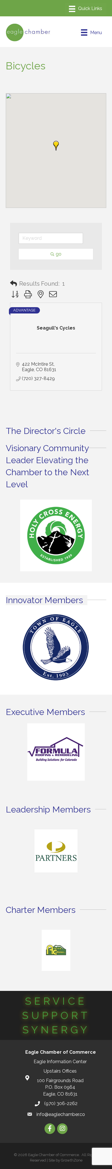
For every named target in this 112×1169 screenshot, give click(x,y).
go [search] (58, 254)
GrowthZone (71, 1160)
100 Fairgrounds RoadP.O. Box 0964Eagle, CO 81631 (60, 1087)
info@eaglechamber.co (60, 1114)
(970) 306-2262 (61, 1103)
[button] (56, 146)
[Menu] (85, 9)
